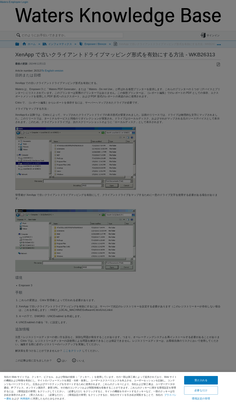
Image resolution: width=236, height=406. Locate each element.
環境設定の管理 (201, 398)
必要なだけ (200, 390)
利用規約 (25, 398)
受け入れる (200, 380)
